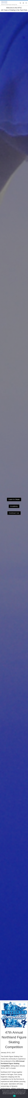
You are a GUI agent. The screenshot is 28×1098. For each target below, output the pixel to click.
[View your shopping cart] (23, 3)
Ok (14, 1095)
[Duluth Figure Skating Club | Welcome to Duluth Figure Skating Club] (4, 2)
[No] (26, 1093)
